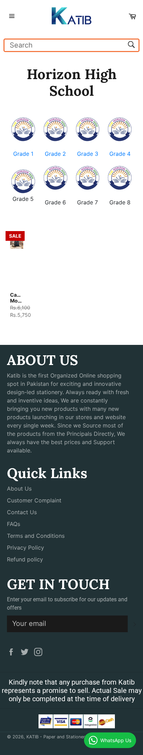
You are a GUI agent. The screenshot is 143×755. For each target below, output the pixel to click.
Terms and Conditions (36, 535)
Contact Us (22, 512)
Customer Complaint (34, 500)
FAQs (13, 523)
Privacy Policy (25, 547)
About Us (19, 488)
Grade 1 (23, 153)
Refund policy (25, 559)
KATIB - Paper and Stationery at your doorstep (75, 736)
